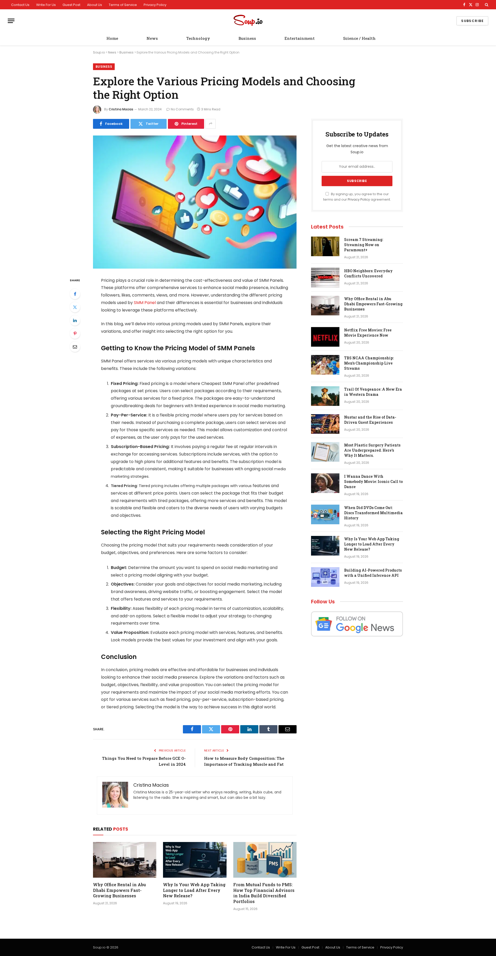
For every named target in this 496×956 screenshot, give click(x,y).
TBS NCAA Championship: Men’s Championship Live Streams (369, 363)
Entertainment (299, 38)
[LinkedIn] (75, 320)
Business (247, 38)
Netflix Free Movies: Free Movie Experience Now (368, 333)
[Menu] (11, 21)
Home (112, 38)
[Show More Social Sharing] (210, 124)
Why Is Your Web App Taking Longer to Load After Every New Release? (194, 890)
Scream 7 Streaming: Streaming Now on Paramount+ (363, 244)
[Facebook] (75, 294)
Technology (198, 38)
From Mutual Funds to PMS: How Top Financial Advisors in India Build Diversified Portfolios (264, 893)
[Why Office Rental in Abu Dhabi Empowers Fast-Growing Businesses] (124, 860)
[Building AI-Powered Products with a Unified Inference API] (325, 577)
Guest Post (71, 4)
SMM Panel (145, 303)
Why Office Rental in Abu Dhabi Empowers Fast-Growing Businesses (119, 890)
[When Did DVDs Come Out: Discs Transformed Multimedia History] (325, 514)
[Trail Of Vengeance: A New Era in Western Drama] (325, 396)
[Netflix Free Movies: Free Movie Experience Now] (325, 337)
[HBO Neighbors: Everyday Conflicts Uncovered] (325, 277)
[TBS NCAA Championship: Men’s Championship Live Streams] (325, 365)
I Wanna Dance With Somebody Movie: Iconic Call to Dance (373, 481)
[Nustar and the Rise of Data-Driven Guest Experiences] (325, 424)
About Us (94, 4)
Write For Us (46, 4)
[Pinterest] (75, 333)
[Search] (486, 4)
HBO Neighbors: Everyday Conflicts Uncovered (368, 273)
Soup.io (99, 52)
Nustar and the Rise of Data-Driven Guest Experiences (370, 420)
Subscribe (472, 20)
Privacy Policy (155, 4)
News (152, 38)
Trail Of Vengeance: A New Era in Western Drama (373, 392)
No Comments (182, 109)
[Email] (75, 347)
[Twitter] (75, 307)
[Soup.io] (248, 20)
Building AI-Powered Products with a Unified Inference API (373, 573)
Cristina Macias (121, 109)
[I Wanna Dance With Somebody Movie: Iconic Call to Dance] (325, 483)
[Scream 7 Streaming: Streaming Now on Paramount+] (325, 246)
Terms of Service (123, 4)
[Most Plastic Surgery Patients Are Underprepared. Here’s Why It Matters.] (325, 452)
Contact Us (20, 4)
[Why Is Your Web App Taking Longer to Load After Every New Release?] (194, 860)
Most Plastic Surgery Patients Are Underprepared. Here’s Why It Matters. (372, 450)
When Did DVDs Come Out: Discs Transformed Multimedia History (373, 512)
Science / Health (359, 38)
